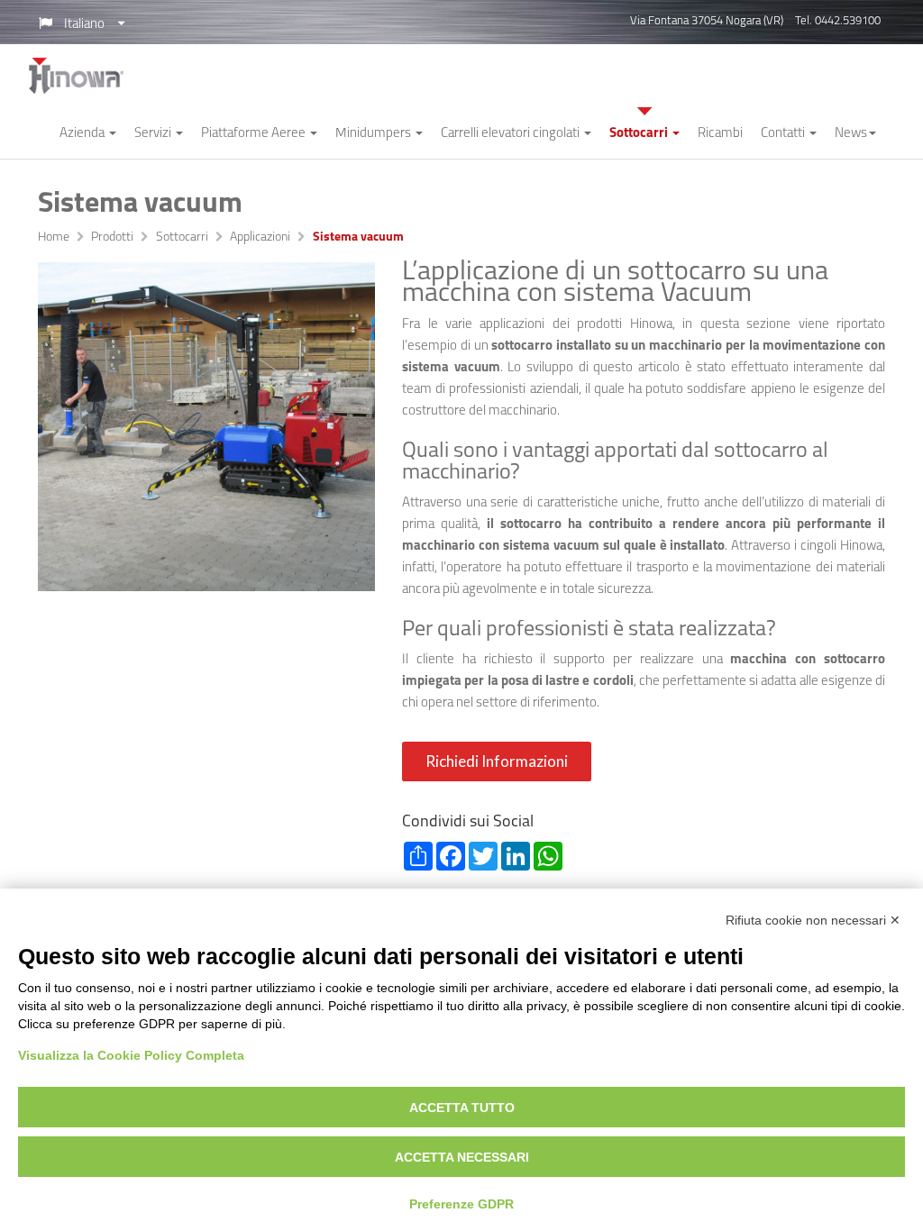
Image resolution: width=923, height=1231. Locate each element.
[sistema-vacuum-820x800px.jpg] (206, 426)
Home (53, 238)
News (851, 134)
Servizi (154, 134)
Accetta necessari (462, 1157)
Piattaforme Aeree (254, 134)
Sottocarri (640, 134)
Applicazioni (260, 238)
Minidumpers (374, 134)
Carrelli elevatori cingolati (511, 134)
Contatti (784, 134)
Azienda (83, 134)
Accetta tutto (462, 1107)
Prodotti (112, 238)
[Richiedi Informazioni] (498, 778)
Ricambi (720, 134)
